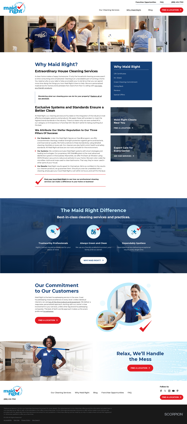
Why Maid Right (82, 393)
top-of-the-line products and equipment (64, 302)
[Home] (15, 8)
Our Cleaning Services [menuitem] (109, 10)
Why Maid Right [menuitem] (134, 10)
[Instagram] (169, 391)
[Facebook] (161, 391)
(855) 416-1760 (177, 2)
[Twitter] (165, 391)
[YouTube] (173, 391)
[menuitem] (131, 74)
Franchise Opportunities (112, 393)
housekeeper (48, 311)
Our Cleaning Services (61, 393)
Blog (95, 393)
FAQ (129, 393)
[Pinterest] (177, 391)
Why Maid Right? (92, 260)
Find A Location (170, 10)
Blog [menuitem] (150, 10)
